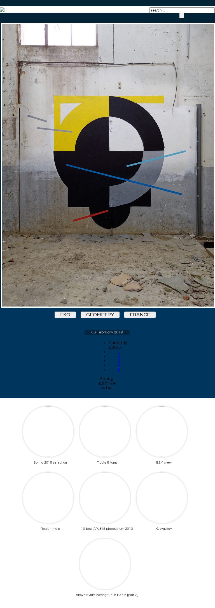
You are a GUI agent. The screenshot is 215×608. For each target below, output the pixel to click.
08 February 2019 (107, 332)
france (140, 314)
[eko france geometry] (107, 160)
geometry (100, 314)
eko (65, 314)
